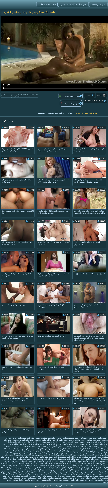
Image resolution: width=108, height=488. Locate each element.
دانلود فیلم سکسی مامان (21, 459)
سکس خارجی (92, 474)
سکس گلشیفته (53, 474)
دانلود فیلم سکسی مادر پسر (64, 459)
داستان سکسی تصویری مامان (19, 472)
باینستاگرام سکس (70, 470)
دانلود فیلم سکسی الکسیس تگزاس (65, 446)
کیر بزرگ (25, 470)
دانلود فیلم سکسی (85, 444)
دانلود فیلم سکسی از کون (29, 444)
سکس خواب (47, 476)
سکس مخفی (15, 470)
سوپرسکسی (70, 476)
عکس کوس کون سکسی (36, 478)
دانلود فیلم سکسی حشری (77, 451)
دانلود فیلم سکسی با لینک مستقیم (17, 446)
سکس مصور (46, 480)
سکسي (94, 478)
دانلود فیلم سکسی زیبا (23, 455)
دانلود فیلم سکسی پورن (43, 461)
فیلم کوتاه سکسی (101, 480)
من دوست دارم (72, 96)
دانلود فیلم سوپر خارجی (89, 442)
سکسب (50, 478)
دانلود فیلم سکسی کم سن (84, 463)
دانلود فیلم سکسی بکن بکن (33, 448)
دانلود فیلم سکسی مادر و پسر (87, 459)
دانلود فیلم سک (33, 442)
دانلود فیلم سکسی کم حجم (18, 476)
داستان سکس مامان (78, 474)
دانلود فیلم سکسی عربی (43, 457)
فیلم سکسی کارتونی (71, 480)
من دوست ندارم (72, 103)
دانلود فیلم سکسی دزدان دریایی (26, 453)
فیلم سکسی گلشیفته (84, 476)
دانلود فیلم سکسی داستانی (49, 453)
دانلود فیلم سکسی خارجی (55, 451)
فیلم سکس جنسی (101, 476)
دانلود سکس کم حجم (60, 440)
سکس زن (89, 480)
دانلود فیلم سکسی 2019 (67, 444)
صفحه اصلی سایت (62, 485)
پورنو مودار (72, 478)
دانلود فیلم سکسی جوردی (98, 451)
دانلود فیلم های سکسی (29, 465)
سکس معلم (64, 474)
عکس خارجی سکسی (67, 472)
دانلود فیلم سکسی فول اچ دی (21, 457)
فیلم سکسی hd (7, 467)
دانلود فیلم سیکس (62, 465)
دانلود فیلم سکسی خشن (90, 453)
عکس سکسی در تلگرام (36, 474)
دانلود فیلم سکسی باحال (76, 448)
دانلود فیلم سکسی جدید (12, 448)
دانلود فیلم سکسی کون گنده (42, 463)
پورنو (82, 480)
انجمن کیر (84, 438)
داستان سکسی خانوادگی (86, 472)
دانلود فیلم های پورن (94, 467)
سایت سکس (40, 467)
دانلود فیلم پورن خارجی (76, 467)
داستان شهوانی (35, 476)
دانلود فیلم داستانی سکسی (23, 440)
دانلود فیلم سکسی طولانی (64, 457)
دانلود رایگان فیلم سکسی (51, 438)
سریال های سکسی (50, 472)
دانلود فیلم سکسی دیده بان (84, 455)
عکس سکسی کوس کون (24, 467)
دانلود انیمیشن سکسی (70, 438)
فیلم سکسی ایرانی (100, 470)
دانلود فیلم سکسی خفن (70, 453)
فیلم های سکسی (19, 474)
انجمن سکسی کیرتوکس (98, 438)
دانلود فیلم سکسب (100, 444)
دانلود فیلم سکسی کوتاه (63, 463)
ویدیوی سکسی (20, 478)
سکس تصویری (61, 478)
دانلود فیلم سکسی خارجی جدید (32, 451)
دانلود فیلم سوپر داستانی (69, 442)
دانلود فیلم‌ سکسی (98, 4)
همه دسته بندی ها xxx (47, 4)
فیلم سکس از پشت (54, 470)
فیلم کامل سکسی (85, 470)
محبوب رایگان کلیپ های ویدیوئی (73, 4)
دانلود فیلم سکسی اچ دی (41, 446)
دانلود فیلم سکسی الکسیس (51, 113)
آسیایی (70, 113)
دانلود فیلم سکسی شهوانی (86, 457)
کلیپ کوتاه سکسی (38, 470)
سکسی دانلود (6, 474)
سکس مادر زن (84, 478)
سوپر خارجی (58, 476)
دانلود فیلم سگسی (77, 465)
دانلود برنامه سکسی (32, 480)
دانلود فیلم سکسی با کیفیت (97, 448)
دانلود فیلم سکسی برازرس (55, 448)
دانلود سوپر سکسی (93, 440)
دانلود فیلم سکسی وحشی (87, 461)
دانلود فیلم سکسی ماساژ (42, 459)
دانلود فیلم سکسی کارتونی (22, 461)
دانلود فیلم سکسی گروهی (20, 463)
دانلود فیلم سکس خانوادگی (15, 442)
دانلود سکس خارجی (77, 440)
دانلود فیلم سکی (91, 465)
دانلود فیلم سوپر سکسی (49, 442)
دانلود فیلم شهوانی (46, 465)
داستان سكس (7, 478)
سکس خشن (37, 472)
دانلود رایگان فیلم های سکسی (28, 438)
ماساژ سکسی (17, 480)
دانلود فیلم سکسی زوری (42, 455)
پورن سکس (57, 480)
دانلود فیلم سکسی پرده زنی (65, 461)
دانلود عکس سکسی (43, 440)
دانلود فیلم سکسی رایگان (63, 455)
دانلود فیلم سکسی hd (48, 444)
